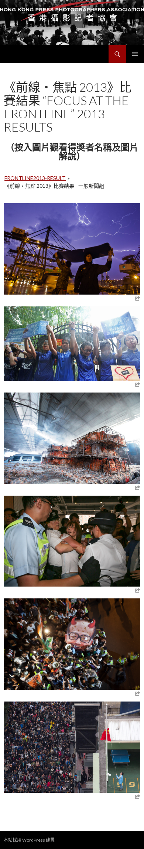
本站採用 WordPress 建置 (29, 840)
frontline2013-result (35, 178)
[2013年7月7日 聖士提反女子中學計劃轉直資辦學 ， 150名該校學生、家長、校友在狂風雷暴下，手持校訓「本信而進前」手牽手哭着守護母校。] (72, 342)
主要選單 (135, 54)
